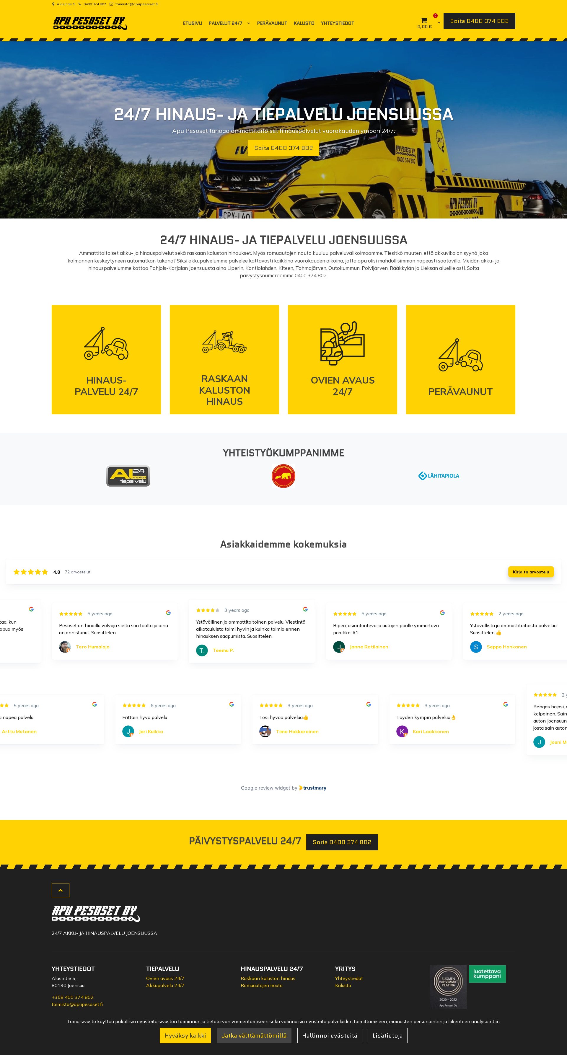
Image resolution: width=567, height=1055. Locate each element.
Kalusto (343, 985)
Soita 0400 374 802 (479, 21)
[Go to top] (60, 890)
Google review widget (265, 788)
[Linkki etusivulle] (90, 23)
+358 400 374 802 (73, 997)
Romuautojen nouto (262, 985)
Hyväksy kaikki (185, 1035)
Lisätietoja (388, 1035)
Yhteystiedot (349, 978)
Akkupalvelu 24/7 (165, 985)
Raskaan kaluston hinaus (268, 978)
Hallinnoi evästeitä (329, 1035)
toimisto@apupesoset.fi (136, 4)
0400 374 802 (95, 4)
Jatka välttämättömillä (254, 1035)
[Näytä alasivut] (248, 23)
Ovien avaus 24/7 (165, 978)
